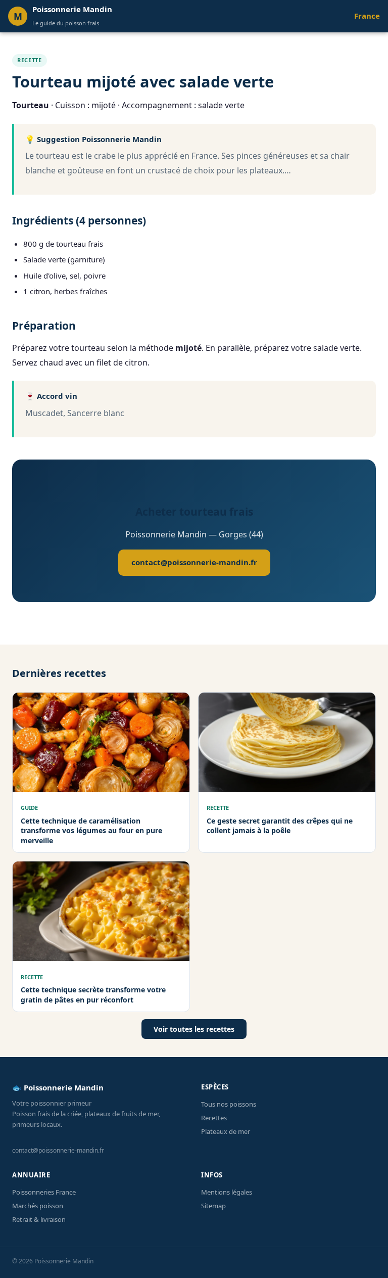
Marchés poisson (37, 1205)
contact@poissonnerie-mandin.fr (194, 562)
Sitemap (213, 1205)
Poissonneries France (44, 1192)
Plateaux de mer (225, 1131)
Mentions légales (226, 1192)
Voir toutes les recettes (194, 1029)
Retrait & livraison (39, 1219)
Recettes (214, 1117)
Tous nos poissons (228, 1104)
